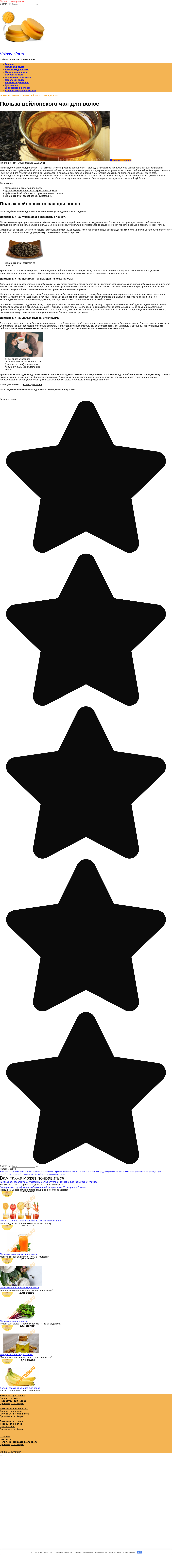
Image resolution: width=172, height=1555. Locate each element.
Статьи (37, 1174)
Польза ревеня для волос (13, 1321)
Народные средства (16, 72)
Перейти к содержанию (12, 1)
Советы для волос (12, 1174)
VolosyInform (12, 54)
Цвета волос (12, 85)
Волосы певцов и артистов (20, 90)
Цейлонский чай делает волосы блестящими (28, 196)
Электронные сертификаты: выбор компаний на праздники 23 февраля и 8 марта (43, 1187)
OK (139, 1552)
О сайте (5, 1436)
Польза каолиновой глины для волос (19, 1287)
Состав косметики (27, 1174)
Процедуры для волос (13, 1401)
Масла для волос (14, 67)
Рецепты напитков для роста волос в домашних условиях (30, 1220)
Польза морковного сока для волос (18, 1254)
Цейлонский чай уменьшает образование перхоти (31, 190)
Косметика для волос (17, 82)
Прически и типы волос (18, 77)
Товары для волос (47, 1174)
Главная (9, 64)
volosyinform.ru (138, 178)
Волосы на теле (14, 74)
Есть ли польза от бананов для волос (20, 1388)
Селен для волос (32, 384)
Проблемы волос (14, 80)
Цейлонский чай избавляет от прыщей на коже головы (34, 193)
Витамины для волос (17, 69)
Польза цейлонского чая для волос (23, 188)
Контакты (5, 1439)
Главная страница (9, 95)
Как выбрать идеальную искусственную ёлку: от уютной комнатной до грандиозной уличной (48, 1182)
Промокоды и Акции (12, 1403)
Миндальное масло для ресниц (16, 1354)
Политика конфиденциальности (18, 1442)
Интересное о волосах (17, 88)
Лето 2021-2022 (77, 1172)
